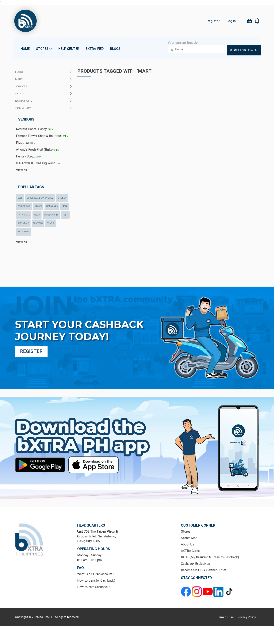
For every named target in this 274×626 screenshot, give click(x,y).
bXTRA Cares (190, 551)
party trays (24, 214)
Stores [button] (42, 49)
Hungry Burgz (28, 156)
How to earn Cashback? (93, 587)
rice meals (23, 223)
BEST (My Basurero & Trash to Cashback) (210, 557)
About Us (187, 544)
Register (213, 21)
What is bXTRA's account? (95, 574)
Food (19, 71)
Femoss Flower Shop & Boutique (42, 136)
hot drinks (52, 206)
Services (21, 86)
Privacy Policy (247, 617)
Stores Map (189, 538)
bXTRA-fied (95, 49)
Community (23, 107)
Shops (19, 93)
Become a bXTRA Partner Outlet (203, 570)
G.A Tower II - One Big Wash (39, 163)
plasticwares (51, 214)
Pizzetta (25, 143)
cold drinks (24, 206)
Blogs (115, 49)
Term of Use (225, 617)
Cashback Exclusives (195, 564)
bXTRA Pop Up (24, 100)
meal (64, 206)
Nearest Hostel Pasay (34, 129)
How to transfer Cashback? (96, 580)
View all (21, 170)
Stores (185, 531)
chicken (62, 198)
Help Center (68, 49)
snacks (50, 223)
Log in (231, 21)
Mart (18, 79)
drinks (38, 206)
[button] (257, 21)
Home (25, 49)
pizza (37, 214)
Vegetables (23, 231)
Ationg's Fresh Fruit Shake (37, 149)
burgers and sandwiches (40, 198)
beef (20, 198)
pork (65, 214)
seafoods (38, 223)
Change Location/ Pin (243, 50)
